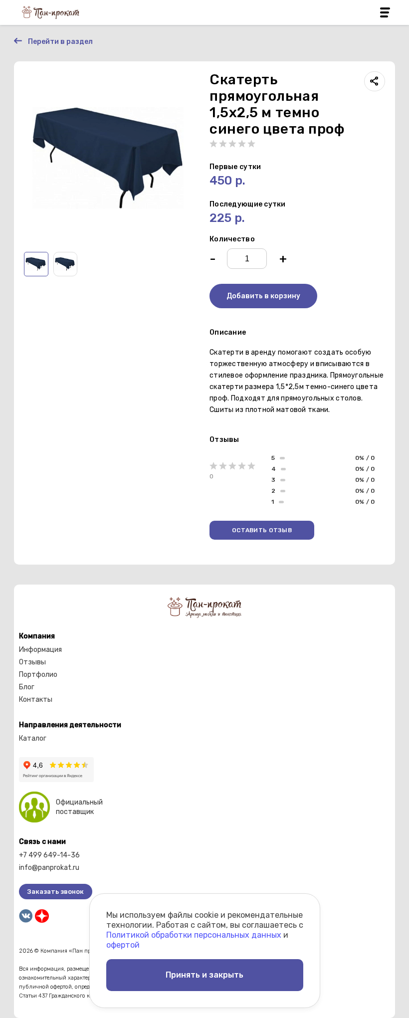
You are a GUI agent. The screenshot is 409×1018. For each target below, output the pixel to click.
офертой (123, 945)
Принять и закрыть (204, 975)
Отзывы (32, 662)
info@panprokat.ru (49, 867)
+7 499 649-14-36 (49, 855)
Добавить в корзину (263, 296)
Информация (40, 649)
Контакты (35, 699)
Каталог (32, 738)
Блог (26, 687)
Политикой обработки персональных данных (193, 935)
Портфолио (38, 674)
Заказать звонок (55, 891)
